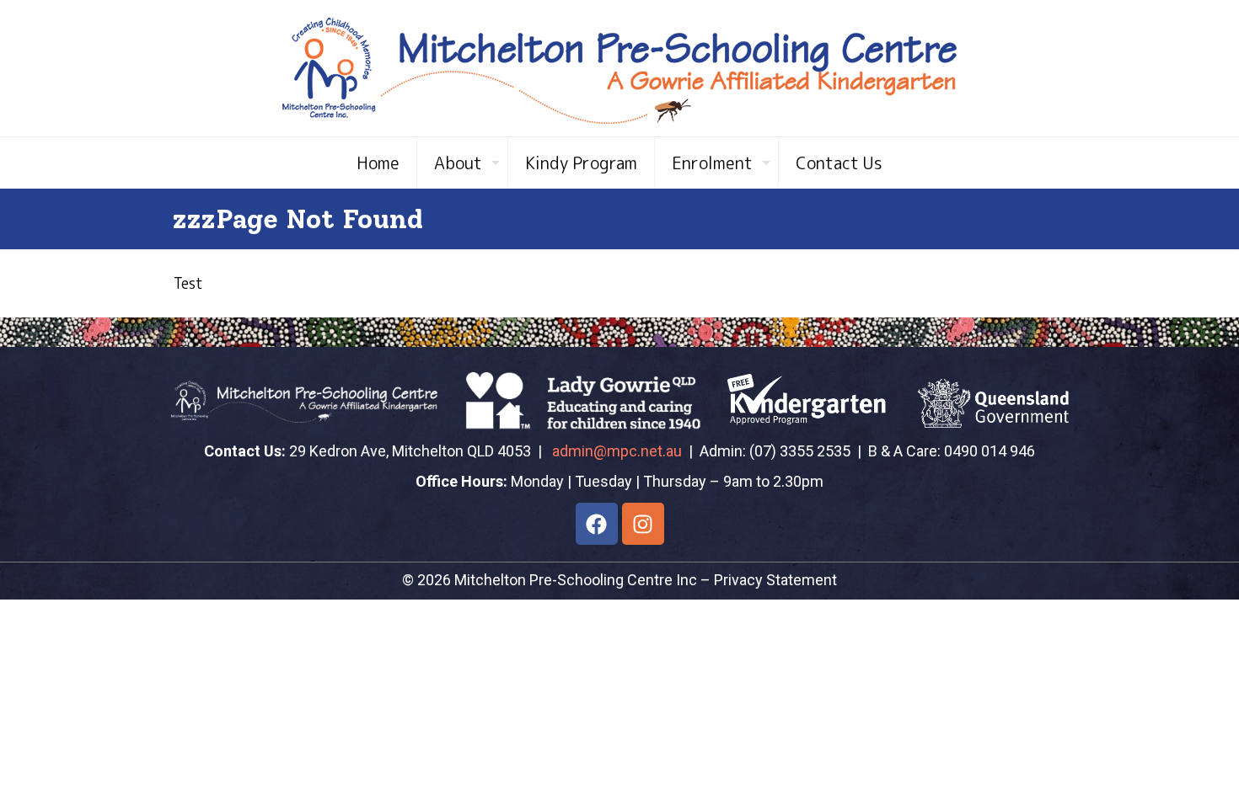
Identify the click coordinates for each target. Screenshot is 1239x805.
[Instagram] (643, 524)
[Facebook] (597, 524)
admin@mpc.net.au (617, 451)
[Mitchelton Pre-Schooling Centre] (619, 68)
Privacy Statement (775, 580)
